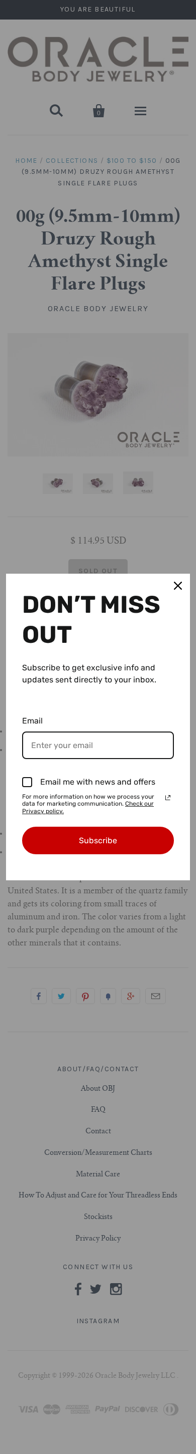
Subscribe (98, 840)
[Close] (178, 586)
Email (32, 720)
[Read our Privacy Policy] (168, 798)
